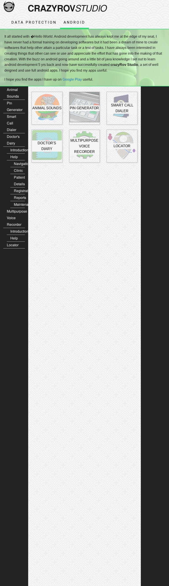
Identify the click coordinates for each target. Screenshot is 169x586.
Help (14, 156)
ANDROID (74, 22)
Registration (19, 190)
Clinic (18, 170)
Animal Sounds (13, 93)
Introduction (17, 149)
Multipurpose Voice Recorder (16, 218)
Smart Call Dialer (11, 123)
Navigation (19, 163)
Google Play (72, 79)
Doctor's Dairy (13, 140)
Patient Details (19, 180)
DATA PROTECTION (34, 22)
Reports (19, 197)
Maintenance (19, 204)
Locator (12, 244)
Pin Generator (14, 106)
